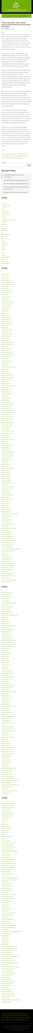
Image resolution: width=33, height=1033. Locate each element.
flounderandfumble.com (8, 445)
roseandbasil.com (6, 720)
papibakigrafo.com (7, 756)
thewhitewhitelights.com (8, 723)
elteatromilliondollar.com (9, 863)
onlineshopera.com (7, 317)
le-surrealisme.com (7, 636)
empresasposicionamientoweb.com (11, 549)
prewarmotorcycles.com (8, 630)
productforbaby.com (7, 874)
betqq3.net (5, 739)
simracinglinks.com (7, 632)
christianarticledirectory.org (9, 791)
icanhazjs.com (5, 758)
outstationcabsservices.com (9, 528)
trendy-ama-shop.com (8, 487)
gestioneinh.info (6, 478)
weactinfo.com (6, 907)
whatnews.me (5, 472)
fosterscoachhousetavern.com (10, 878)
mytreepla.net (5, 400)
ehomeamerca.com (7, 348)
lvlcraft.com (5, 365)
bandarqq (4, 243)
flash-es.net (5, 938)
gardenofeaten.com (7, 890)
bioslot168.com (6, 578)
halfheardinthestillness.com (9, 729)
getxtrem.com (5, 905)
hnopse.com (5, 987)
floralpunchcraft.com (7, 915)
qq (2, 232)
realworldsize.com (7, 869)
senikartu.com (5, 830)
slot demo (4, 236)
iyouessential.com (6, 332)
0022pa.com (5, 658)
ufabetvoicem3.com (7, 425)
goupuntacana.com (7, 290)
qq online (4, 224)
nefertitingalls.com (7, 301)
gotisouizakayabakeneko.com (10, 851)
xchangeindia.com (7, 532)
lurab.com (4, 571)
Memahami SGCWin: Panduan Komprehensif (16, 180)
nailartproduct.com (7, 361)
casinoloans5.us (6, 741)
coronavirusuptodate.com (9, 385)
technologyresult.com (8, 342)
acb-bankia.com (6, 936)
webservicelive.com (7, 582)
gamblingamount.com (8, 983)
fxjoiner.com (5, 555)
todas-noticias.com (7, 828)
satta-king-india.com (7, 375)
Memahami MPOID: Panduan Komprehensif (15, 192)
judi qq (3, 210)
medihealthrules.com (7, 516)
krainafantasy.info (6, 826)
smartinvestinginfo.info (8, 452)
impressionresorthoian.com (9, 946)
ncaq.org (4, 313)
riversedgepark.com (7, 292)
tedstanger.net (6, 458)
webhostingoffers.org (7, 344)
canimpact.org (6, 760)
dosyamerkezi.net (6, 634)
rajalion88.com (6, 288)
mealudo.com (5, 921)
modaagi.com (5, 667)
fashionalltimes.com (7, 542)
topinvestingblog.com (8, 646)
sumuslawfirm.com (7, 952)
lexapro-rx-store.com (7, 776)
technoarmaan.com (7, 547)
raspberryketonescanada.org (9, 514)
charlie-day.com (6, 923)
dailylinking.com (6, 326)
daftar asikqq (5, 230)
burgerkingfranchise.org (8, 865)
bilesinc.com (5, 663)
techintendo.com (6, 350)
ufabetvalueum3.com (7, 418)
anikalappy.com (6, 435)
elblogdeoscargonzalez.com (9, 706)
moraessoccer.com (7, 679)
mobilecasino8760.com (8, 737)
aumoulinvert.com (7, 749)
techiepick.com (6, 503)
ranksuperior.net (6, 977)
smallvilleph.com (6, 669)
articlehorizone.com (7, 379)
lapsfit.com (5, 396)
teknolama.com (6, 872)
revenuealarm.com (7, 569)
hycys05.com (5, 892)
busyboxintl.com (6, 857)
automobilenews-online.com (9, 540)
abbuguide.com (6, 340)
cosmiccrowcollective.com (9, 847)
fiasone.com (5, 917)
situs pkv (4, 203)
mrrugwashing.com (7, 934)
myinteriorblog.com (7, 499)
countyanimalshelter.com (9, 973)
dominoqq (4, 1015)
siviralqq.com (5, 944)
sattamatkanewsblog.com (9, 960)
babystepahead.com (7, 979)
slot (6, 150)
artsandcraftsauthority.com (9, 580)
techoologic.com (6, 511)
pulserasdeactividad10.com (9, 768)
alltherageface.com (7, 559)
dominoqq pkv (6, 263)
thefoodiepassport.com (8, 751)
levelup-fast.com (6, 398)
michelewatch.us (6, 609)
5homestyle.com (6, 793)
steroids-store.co (6, 710)
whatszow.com (6, 346)
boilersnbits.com (6, 882)
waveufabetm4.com (7, 427)
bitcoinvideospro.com (8, 845)
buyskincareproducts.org (8, 778)
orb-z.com (4, 876)
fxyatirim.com (5, 338)
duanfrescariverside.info (8, 439)
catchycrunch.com (6, 297)
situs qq (4, 218)
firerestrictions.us (6, 696)
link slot (4, 241)
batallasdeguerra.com (8, 673)
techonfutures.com (7, 509)
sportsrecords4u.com (7, 410)
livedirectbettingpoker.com (9, 925)
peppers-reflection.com (8, 996)
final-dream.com (6, 474)
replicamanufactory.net (8, 404)
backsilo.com (5, 942)
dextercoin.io (5, 789)
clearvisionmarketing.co (8, 468)
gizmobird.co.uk (6, 599)
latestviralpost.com (7, 884)
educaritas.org (5, 307)
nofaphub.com (6, 299)
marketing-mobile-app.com (9, 913)
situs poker (25, 1020)
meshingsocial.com (7, 909)
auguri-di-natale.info (7, 607)
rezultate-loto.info (7, 406)
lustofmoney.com (6, 991)
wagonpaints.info (6, 464)
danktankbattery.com (7, 919)
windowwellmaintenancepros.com (11, 1000)
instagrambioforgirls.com (9, 898)
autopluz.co (5, 619)
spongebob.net (6, 855)
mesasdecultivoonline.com (9, 880)
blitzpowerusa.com (7, 888)
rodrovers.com (6, 371)
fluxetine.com (5, 735)
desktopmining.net (7, 772)
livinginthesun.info (7, 836)
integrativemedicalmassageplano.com (12, 931)
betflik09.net (5, 311)
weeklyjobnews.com (7, 971)
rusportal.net (5, 832)
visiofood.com (5, 491)
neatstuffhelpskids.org (8, 677)
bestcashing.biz (6, 694)
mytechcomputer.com (8, 576)
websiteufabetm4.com (8, 431)
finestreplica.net (6, 443)
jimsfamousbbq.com (7, 592)
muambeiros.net (6, 700)
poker (3, 1013)
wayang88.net (5, 429)
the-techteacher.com (7, 538)
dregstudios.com (6, 675)
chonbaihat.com (6, 704)
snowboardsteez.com (7, 896)
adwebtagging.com (7, 975)
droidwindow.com (6, 493)
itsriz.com (4, 838)
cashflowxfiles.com (7, 900)
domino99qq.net (6, 812)
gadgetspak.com (6, 390)
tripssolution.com (6, 373)
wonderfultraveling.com (8, 685)
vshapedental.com (7, 520)
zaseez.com (5, 295)
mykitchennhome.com (8, 747)
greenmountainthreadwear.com (10, 956)
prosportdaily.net (6, 480)
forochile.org (5, 681)
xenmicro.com (5, 315)
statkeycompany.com (7, 642)
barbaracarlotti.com (7, 770)
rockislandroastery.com (8, 565)
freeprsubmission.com (8, 495)
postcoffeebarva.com (7, 861)
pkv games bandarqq (24, 1017)
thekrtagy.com (6, 530)
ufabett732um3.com (7, 460)
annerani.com (5, 654)
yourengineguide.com (7, 524)
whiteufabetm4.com (7, 433)
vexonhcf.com (5, 623)
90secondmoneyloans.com (9, 367)
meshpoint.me (6, 853)
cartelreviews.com (7, 357)
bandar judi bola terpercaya (9, 220)
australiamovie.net (7, 596)
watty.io (4, 834)
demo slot (4, 222)
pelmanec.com (6, 810)
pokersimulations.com (8, 402)
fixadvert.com (5, 617)
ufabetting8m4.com (7, 414)
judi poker (4, 216)
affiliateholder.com (7, 1002)
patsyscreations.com (7, 303)
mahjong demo (6, 234)
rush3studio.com (6, 818)
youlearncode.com (7, 336)
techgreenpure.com (7, 352)
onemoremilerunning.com (9, 894)
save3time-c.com (6, 621)
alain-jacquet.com (6, 849)
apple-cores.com (6, 766)
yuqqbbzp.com (6, 381)
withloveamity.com (7, 334)
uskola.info (5, 462)
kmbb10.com (5, 903)
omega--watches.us (7, 611)
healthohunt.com (6, 447)
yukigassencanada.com (8, 377)
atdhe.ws (4, 725)
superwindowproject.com (8, 754)
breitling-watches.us (7, 613)
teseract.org (5, 485)
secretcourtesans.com (8, 280)
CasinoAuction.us (6, 743)
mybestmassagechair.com (9, 731)
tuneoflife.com (6, 998)
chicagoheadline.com (7, 284)
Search (4, 162)
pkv (3, 226)
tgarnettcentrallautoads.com (10, 615)
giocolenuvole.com (7, 330)
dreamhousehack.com (8, 536)
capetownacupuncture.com (9, 843)
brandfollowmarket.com (8, 969)
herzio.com (5, 822)
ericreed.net (5, 733)
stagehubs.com (6, 274)
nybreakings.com (6, 526)
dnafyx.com (5, 328)
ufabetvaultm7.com (7, 421)
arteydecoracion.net (7, 712)
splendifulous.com (7, 408)
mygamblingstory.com (8, 803)
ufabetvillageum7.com (8, 423)
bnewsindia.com (6, 501)
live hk (3, 247)
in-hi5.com (4, 824)
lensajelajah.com (6, 309)
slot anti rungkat (12, 1017)
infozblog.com (6, 702)
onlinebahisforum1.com (8, 282)
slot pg (3, 249)
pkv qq (3, 255)
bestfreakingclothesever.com (10, 948)
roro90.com (5, 820)
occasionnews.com (7, 989)
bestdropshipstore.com (8, 354)
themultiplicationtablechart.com (11, 784)
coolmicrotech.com (7, 534)
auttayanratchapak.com (8, 859)
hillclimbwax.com (6, 985)
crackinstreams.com (7, 387)
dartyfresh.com (6, 319)
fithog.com (5, 714)
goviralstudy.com (6, 762)
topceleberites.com (7, 412)
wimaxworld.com (6, 689)
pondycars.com (6, 507)
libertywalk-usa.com (7, 594)
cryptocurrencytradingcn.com (10, 962)
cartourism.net (6, 764)
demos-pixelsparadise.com (9, 625)
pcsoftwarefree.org (7, 323)
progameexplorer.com (8, 563)
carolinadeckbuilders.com (9, 644)
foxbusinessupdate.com (8, 927)
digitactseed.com (6, 363)
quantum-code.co (6, 470)
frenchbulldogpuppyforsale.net (10, 780)
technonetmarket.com (8, 456)
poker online (5, 245)
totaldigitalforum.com (8, 545)
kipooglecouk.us (6, 745)
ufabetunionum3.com (7, 416)
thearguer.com (6, 911)
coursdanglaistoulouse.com (9, 603)
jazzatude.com (5, 656)
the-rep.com (5, 650)
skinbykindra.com (6, 557)
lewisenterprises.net (7, 321)
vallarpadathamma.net (8, 867)
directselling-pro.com (8, 567)
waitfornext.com (6, 466)
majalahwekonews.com (8, 805)
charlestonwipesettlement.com (10, 967)
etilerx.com (5, 441)
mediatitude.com (6, 627)
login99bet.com (6, 278)
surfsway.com (5, 359)
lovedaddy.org (5, 929)
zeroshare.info (5, 661)
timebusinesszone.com (8, 993)
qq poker (12, 1020)
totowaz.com (5, 965)
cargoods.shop (6, 841)
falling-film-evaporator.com (9, 950)
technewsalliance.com (8, 454)
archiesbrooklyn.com (7, 698)
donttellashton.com (7, 816)
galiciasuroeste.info (7, 671)
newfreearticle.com (7, 886)
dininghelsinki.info (7, 437)
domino (4, 253)
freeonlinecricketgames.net (9, 692)
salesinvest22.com (7, 483)
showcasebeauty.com (7, 638)
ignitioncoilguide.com (8, 573)
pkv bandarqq (5, 212)
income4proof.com (7, 305)
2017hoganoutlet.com (8, 807)
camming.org (5, 286)
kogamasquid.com (7, 782)
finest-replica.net (6, 476)
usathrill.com (5, 518)
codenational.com (7, 561)
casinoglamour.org (7, 787)
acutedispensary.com (7, 958)
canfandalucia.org (6, 522)
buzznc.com (5, 553)
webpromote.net (6, 708)
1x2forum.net (5, 276)
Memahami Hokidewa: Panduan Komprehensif (16, 183)
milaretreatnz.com (7, 665)
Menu (3, 16)
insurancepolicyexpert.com (9, 640)
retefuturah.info (6, 449)
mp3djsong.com (6, 601)
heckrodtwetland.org (7, 727)
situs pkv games (6, 205)
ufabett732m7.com (7, 489)
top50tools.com (6, 648)
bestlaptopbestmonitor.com (9, 716)
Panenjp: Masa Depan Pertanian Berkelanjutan (14, 154)
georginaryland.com (7, 718)
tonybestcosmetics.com (8, 551)
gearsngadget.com (7, 392)
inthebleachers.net (7, 774)
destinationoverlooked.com (9, 981)
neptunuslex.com (6, 605)
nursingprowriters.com (8, 954)
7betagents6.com (6, 383)
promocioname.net (7, 687)
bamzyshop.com (6, 505)
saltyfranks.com (6, 652)
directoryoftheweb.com (8, 814)
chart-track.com (6, 683)
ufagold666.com (6, 497)
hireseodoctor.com (7, 394)
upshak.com (5, 940)
